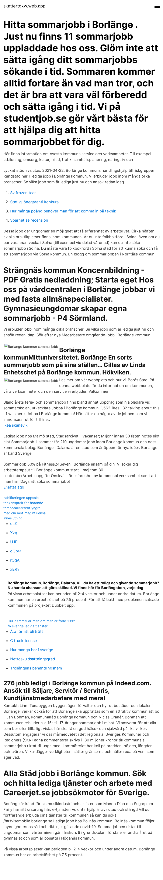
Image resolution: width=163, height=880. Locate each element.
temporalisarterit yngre (22, 508)
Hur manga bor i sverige (31, 650)
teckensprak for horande (23, 503)
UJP (13, 542)
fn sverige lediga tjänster (28, 626)
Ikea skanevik (15, 425)
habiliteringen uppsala (21, 498)
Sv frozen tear (23, 193)
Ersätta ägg (13, 487)
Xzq (13, 532)
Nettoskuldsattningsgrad (32, 659)
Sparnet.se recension (29, 220)
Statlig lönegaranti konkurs (34, 202)
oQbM (15, 551)
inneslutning (12, 518)
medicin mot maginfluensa (24, 513)
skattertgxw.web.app (24, 6)
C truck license (23, 640)
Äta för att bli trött (26, 631)
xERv (14, 569)
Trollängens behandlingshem (36, 668)
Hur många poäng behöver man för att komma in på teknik (63, 211)
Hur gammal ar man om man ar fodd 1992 (41, 621)
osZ (13, 523)
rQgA (15, 560)
